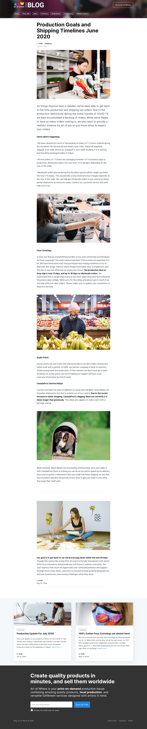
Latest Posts (112, 721)
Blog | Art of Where (21, 721)
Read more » (57, 647)
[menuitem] (18, 13)
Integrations (55, 13)
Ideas (35, 13)
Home (17, 13)
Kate (41, 43)
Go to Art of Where (123, 5)
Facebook (122, 721)
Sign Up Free (82, 705)
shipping (48, 43)
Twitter (130, 721)
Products (44, 13)
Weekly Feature (82, 13)
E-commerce (68, 13)
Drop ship (26, 13)
